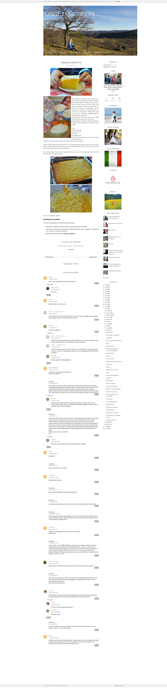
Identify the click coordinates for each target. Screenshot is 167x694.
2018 (106, 300)
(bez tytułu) (106, 277)
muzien (51, 277)
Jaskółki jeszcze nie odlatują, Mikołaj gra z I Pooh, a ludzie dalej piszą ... (115, 252)
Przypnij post (80, 245)
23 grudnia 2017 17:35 (53, 592)
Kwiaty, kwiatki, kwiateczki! (112, 375)
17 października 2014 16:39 (54, 513)
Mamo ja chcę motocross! (112, 412)
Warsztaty (81, 1)
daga (50, 451)
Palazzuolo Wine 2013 (111, 420)
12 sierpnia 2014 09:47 (53, 501)
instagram (113, 100)
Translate (114, 66)
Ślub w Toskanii (63, 1)
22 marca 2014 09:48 (55, 289)
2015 (106, 306)
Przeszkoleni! (109, 364)
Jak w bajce (108, 378)
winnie (51, 635)
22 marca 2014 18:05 (55, 441)
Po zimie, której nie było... (112, 401)
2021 (106, 293)
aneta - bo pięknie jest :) (56, 311)
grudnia (108, 310)
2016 (106, 304)
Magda (51, 590)
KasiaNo (51, 325)
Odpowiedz (97, 283)
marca (107, 330)
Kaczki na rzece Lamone (111, 391)
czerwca (108, 323)
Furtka (107, 343)
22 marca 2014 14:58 (53, 383)
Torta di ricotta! (109, 358)
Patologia (111, 243)
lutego (107, 422)
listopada (108, 313)
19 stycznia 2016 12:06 (53, 563)
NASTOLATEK (112, 230)
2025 (106, 285)
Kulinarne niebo (109, 332)
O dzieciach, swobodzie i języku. (113, 389)
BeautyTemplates (50, 685)
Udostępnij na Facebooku (66, 245)
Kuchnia (87, 1)
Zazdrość (108, 367)
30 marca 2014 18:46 (53, 465)
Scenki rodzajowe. (110, 404)
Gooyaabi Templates (63, 685)
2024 (106, 287)
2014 (106, 308)
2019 (106, 297)
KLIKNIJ (113, 90)
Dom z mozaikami (54, 561)
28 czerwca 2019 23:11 (53, 624)
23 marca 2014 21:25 (55, 338)
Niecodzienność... (110, 380)
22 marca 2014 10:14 (53, 313)
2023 (106, 289)
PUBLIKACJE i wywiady (95, 1)
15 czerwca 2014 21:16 (53, 489)
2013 (106, 426)
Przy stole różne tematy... (114, 257)
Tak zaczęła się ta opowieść (115, 223)
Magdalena (54, 287)
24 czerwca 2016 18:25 (53, 575)
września (108, 317)
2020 (106, 295)
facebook (106, 100)
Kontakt (111, 1)
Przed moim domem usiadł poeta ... (114, 361)
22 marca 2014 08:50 (53, 279)
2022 (106, 291)
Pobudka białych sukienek (115, 270)
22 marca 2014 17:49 (53, 415)
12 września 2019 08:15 (53, 637)
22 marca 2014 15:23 (55, 400)
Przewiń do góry (118, 685)
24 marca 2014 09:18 (55, 346)
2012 (106, 428)
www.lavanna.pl (54, 367)
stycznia (108, 424)
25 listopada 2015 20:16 (53, 542)
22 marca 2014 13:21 (53, 327)
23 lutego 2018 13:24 (55, 604)
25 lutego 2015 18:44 (53, 529)
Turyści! (108, 372)
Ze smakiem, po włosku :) (112, 386)
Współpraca (105, 1)
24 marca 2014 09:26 (55, 357)
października (109, 315)
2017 (106, 302)
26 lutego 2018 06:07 (55, 612)
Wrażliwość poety (110, 353)
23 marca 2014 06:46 (53, 453)
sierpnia (108, 319)
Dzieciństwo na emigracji (112, 407)
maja (107, 325)
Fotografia (55, 1)
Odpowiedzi (50, 284)
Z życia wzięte (109, 399)
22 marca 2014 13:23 (53, 369)
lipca (107, 321)
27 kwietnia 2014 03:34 (53, 477)
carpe (50, 299)
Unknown (51, 475)
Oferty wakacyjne (72, 1)
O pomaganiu (109, 337)
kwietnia (108, 328)
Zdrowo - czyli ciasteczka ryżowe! (114, 340)
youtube (119, 100)
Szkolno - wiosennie (110, 383)
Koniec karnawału (110, 410)
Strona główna (47, 1)
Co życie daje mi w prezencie (112, 335)
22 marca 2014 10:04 (53, 301)
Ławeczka (108, 356)
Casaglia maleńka (110, 346)
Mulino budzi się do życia (112, 369)
